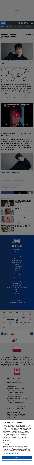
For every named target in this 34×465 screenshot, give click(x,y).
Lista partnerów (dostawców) (10, 453)
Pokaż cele (17, 462)
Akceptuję (17, 457)
